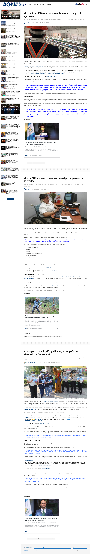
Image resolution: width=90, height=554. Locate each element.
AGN (28, 22)
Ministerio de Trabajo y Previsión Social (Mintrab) (49, 229)
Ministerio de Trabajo (57, 336)
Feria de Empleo (48, 336)
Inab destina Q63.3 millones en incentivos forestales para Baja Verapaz (12, 154)
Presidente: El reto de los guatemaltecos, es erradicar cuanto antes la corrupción (11, 51)
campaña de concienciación (33, 538)
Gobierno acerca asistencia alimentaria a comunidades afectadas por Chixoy (11, 64)
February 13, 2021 (51, 76)
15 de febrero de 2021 (35, 22)
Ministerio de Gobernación (46, 538)
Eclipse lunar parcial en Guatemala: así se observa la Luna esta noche (13, 147)
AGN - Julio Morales (32, 362)
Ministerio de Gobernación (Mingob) (51, 401)
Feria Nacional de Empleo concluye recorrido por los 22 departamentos (13, 183)
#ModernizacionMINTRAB (37, 73)
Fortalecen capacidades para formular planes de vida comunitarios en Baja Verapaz (12, 176)
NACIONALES (42, 22)
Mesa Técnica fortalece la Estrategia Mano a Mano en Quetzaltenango (11, 71)
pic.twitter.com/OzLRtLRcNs (43, 465)
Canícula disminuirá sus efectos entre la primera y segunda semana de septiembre (12, 23)
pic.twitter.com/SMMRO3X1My (55, 73)
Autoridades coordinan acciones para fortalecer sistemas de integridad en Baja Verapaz (12, 78)
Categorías (48, 4)
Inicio (30, 4)
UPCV (53, 538)
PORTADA (47, 22)
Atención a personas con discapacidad (35, 336)
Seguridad (58, 362)
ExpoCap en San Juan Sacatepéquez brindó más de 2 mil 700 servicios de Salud (12, 161)
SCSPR (35, 550)
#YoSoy (38, 419)
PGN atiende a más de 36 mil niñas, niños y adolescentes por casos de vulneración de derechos (12, 133)
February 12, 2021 (51, 271)
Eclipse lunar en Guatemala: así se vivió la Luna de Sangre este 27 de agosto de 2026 (12, 140)
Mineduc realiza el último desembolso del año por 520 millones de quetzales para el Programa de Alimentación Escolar (12, 191)
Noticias (42, 4)
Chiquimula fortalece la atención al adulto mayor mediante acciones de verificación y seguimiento (13, 92)
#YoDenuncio (29, 418)
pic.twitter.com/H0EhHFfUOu (33, 420)
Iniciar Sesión (84, 1)
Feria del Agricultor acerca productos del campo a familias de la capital (13, 58)
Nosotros (35, 4)
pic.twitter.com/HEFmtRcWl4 (45, 268)
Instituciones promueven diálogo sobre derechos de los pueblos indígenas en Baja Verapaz (12, 85)
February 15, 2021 (44, 423)
